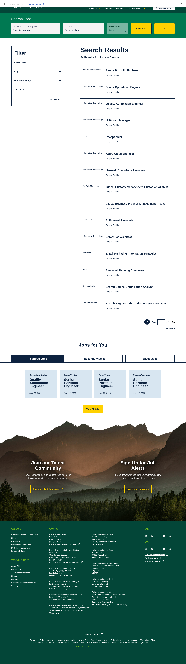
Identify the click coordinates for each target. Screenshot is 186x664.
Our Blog (120, 8)
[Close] (182, 3)
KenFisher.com (151, 558)
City (16, 71)
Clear (164, 28)
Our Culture (16, 569)
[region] (93, 3)
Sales (13, 538)
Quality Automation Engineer (38, 383)
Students (108, 8)
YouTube (164, 536)
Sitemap (14, 586)
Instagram (170, 536)
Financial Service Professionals (24, 535)
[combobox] (83, 30)
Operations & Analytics (21, 544)
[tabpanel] (93, 391)
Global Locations (135, 8)
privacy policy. (35, 4)
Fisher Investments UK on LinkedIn (64, 562)
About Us (93, 8)
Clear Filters (54, 100)
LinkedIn (146, 536)
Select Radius (114, 26)
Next (147, 322)
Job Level (19, 89)
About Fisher (16, 566)
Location (68, 26)
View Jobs (141, 28)
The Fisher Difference (20, 573)
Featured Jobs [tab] (37, 358)
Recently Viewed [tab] (95, 358)
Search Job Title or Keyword (25, 26)
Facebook (158, 536)
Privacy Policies (91, 634)
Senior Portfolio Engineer (71, 383)
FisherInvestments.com (155, 555)
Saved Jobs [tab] (150, 358)
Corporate (15, 541)
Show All (170, 328)
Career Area (20, 63)
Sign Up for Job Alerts (138, 489)
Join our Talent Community (46, 489)
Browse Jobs (165, 8)
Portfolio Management (20, 548)
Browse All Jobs (18, 551)
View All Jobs (93, 409)
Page (154, 322)
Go (173, 322)
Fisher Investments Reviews (23, 582)
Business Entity (22, 80)
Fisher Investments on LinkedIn (63, 544)
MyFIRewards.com (153, 561)
